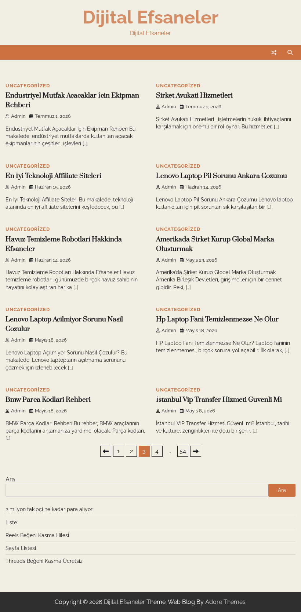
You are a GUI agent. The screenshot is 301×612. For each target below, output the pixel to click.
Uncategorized (28, 85)
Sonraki (195, 451)
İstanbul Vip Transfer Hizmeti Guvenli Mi (219, 400)
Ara (10, 479)
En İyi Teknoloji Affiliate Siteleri (53, 176)
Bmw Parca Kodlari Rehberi (48, 400)
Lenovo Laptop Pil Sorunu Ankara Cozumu (221, 176)
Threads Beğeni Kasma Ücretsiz (44, 561)
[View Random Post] (273, 52)
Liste (11, 522)
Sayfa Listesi (21, 548)
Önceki (105, 451)
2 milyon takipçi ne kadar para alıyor (49, 509)
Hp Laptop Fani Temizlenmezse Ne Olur (217, 319)
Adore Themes (225, 601)
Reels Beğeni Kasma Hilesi (37, 535)
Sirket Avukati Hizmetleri (194, 95)
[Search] (289, 52)
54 (182, 451)
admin (18, 116)
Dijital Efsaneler (150, 17)
